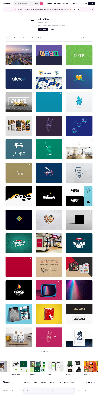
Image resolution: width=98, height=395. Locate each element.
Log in (91, 3)
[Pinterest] (94, 382)
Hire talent (34, 382)
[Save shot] (26, 62)
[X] (86, 382)
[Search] (41, 3)
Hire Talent (57, 3)
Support (73, 382)
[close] (92, 9)
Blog (60, 382)
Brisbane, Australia (43, 22)
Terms (13, 390)
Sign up (85, 3)
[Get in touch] (23, 62)
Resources (92, 390)
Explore (49, 3)
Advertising (52, 382)
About (66, 382)
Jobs (79, 390)
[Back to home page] (6, 3)
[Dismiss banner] (73, 388)
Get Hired (65, 3)
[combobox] (23, 3)
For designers (25, 382)
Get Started (76, 9)
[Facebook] (89, 382)
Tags (83, 390)
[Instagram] (91, 382)
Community (75, 3)
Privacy (18, 390)
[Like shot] (29, 62)
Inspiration (43, 382)
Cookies (23, 390)
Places (86, 390)
